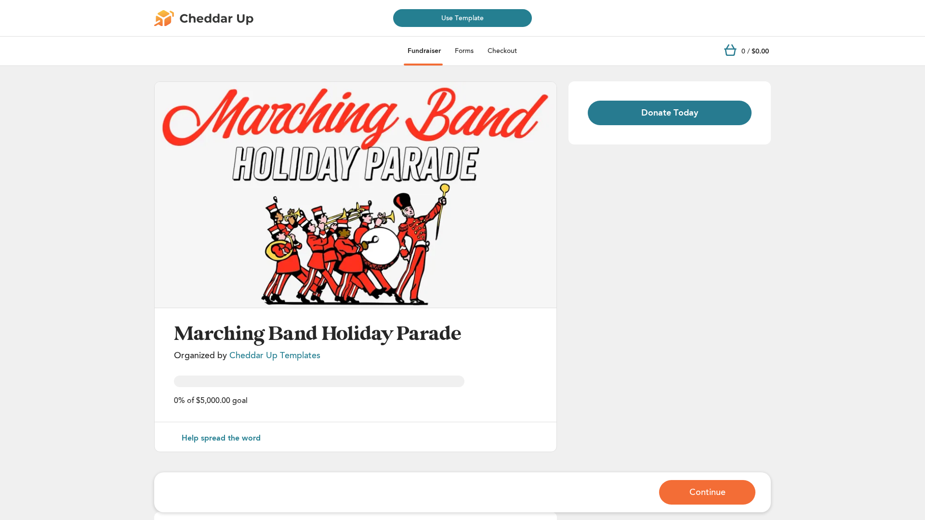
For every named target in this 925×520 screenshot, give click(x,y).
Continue (707, 492)
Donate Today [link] (669, 112)
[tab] (424, 51)
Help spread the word (221, 437)
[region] (355, 195)
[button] (355, 195)
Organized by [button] (247, 355)
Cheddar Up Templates (274, 355)
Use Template (462, 18)
